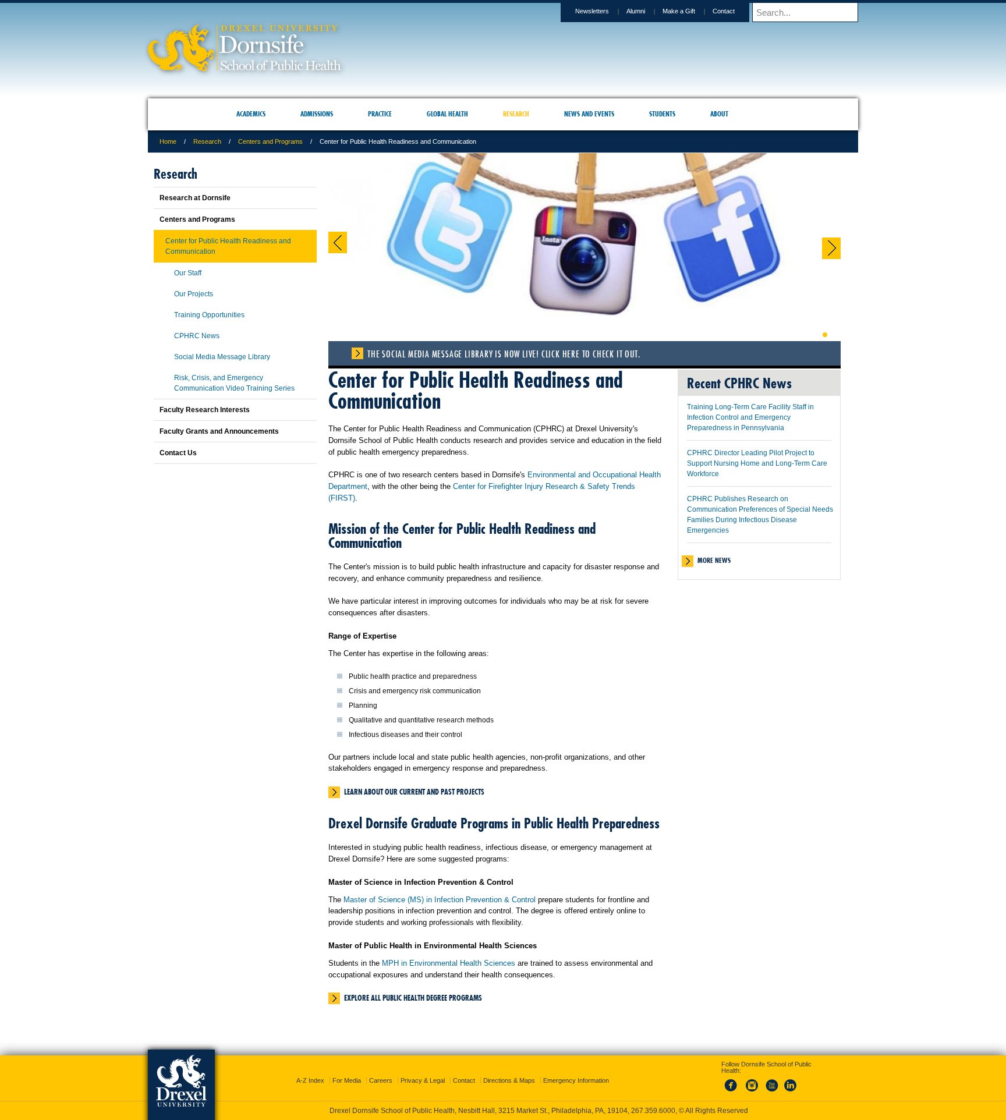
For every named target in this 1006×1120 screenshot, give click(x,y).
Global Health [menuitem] (447, 113)
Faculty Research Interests (205, 410)
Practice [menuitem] (380, 113)
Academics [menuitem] (250, 113)
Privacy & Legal (423, 1069)
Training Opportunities (209, 315)
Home (168, 141)
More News (714, 560)
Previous (337, 242)
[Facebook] (733, 1081)
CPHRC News (196, 336)
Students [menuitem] (662, 113)
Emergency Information (576, 1069)
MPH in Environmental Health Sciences (448, 963)
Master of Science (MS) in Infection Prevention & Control (439, 899)
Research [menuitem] (516, 113)
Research (207, 141)
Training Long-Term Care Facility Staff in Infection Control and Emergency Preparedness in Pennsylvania (750, 417)
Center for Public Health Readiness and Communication (228, 246)
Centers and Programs (270, 141)
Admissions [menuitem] (316, 113)
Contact (724, 11)
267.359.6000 (502, 1111)
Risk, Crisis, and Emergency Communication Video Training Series (234, 383)
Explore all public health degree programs (413, 997)
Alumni (635, 11)
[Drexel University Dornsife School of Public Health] (244, 67)
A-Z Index (310, 1069)
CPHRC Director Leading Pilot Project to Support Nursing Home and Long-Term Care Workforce (757, 463)
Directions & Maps (509, 1069)
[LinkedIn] (790, 1081)
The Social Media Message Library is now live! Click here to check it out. (503, 354)
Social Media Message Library (222, 357)
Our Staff (187, 273)
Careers (380, 1069)
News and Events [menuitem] (589, 113)
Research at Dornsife (195, 198)
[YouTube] (771, 1081)
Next (831, 248)
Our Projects (193, 294)
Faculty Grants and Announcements (219, 431)
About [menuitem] (719, 113)
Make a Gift (679, 11)
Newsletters (592, 11)
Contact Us (178, 453)
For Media (346, 1069)
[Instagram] (752, 1081)
